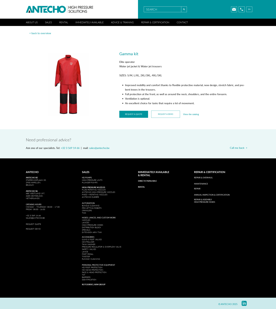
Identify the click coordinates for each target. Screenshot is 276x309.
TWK (84, 213)
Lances (85, 222)
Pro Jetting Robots (91, 208)
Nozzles (86, 220)
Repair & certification (155, 22)
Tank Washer (88, 244)
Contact (182, 22)
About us (32, 22)
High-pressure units (92, 180)
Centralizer (88, 242)
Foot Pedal (87, 254)
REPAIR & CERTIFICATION (209, 172)
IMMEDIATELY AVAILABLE (153, 172)
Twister (86, 256)
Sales (48, 22)
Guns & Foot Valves (92, 239)
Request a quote (133, 114)
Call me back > (238, 147)
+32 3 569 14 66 (70, 148)
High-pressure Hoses (92, 225)
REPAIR (197, 188)
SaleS (85, 172)
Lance (85, 251)
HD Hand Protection (92, 270)
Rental (63, 22)
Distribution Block (91, 227)
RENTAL (145, 175)
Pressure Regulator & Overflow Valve (101, 246)
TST (83, 274)
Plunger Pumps (89, 182)
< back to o (35, 33)
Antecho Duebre (90, 197)
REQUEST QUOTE (33, 224)
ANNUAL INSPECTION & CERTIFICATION (212, 195)
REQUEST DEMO (33, 229)
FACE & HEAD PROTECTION (94, 272)
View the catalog (191, 114)
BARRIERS (86, 277)
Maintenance (201, 183)
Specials (86, 230)
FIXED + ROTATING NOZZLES (94, 194)
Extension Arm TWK (92, 232)
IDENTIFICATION (89, 279)
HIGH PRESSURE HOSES (204, 202)
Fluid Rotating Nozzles (94, 189)
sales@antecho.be (99, 148)
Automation (88, 203)
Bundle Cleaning (90, 205)
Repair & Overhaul (203, 177)
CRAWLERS (87, 210)
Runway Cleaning (91, 259)
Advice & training (122, 22)
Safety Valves (89, 249)
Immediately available (89, 22)
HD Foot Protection (92, 267)
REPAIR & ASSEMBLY (203, 199)
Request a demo (165, 114)
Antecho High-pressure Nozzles (98, 192)
